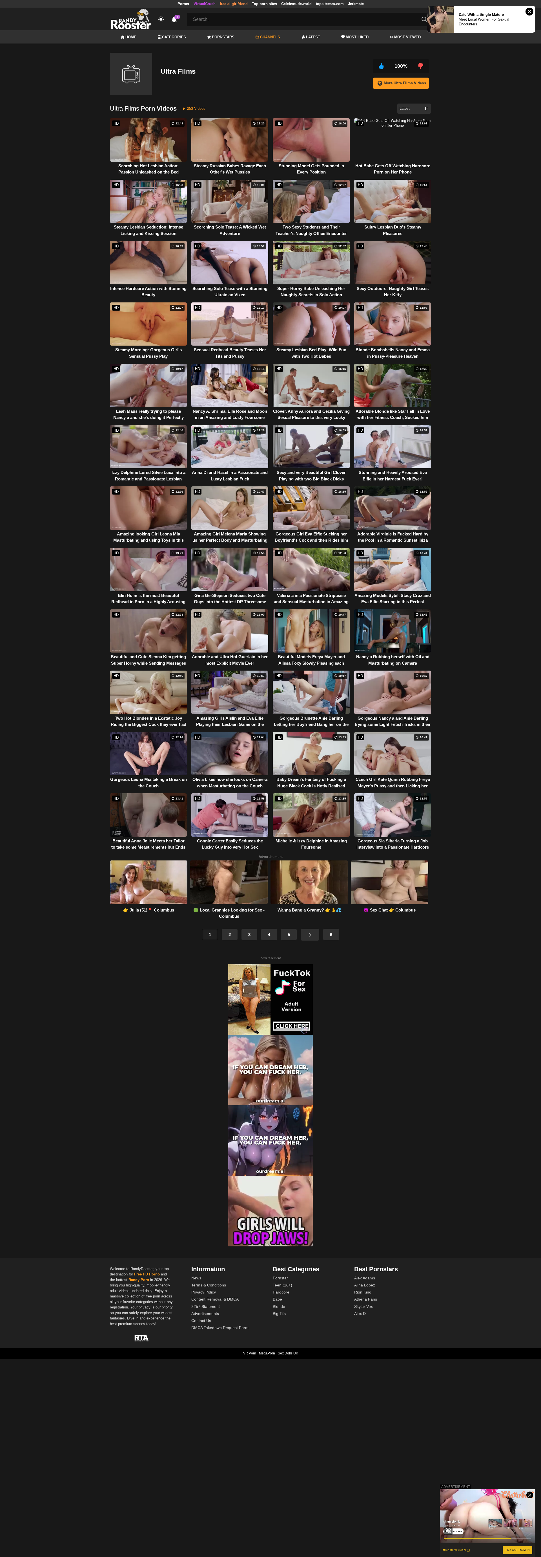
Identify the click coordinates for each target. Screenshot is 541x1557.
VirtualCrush (205, 4)
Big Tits (279, 1313)
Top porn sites (264, 4)
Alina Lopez (364, 1285)
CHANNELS (270, 37)
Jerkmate (356, 4)
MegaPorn (267, 1353)
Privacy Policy (203, 1292)
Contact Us (201, 1320)
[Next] (310, 935)
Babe (277, 1299)
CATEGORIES (174, 37)
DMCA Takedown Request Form (220, 1327)
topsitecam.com (330, 4)
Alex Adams (364, 1278)
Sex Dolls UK (288, 1353)
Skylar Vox (363, 1306)
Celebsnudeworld (296, 4)
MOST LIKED (357, 37)
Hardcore (281, 1292)
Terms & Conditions (208, 1285)
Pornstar (280, 1278)
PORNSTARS (223, 37)
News (196, 1278)
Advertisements (205, 1313)
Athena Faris (365, 1299)
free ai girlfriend (234, 4)
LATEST (313, 37)
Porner (183, 4)
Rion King (362, 1292)
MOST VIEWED (407, 37)
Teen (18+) (282, 1285)
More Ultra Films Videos (405, 83)
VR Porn (249, 1353)
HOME (130, 37)
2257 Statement (205, 1306)
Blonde (279, 1306)
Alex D (360, 1313)
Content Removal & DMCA (215, 1299)
